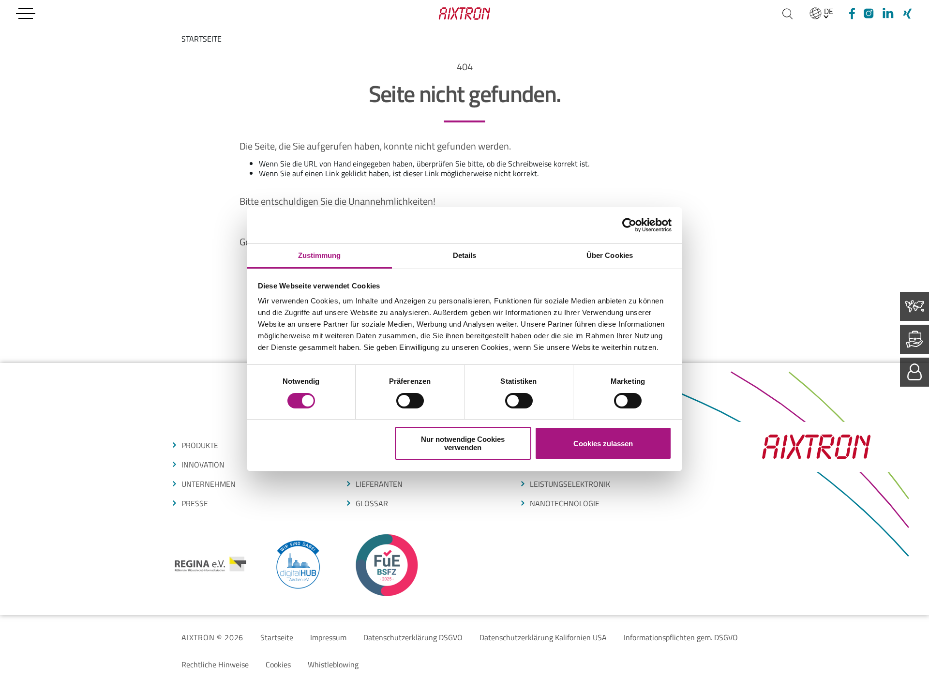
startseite (201, 39)
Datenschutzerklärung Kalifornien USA (543, 637)
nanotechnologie (564, 503)
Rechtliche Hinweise (215, 664)
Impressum (328, 637)
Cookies (278, 664)
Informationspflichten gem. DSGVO (681, 637)
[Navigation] (25, 13)
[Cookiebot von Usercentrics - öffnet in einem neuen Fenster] (629, 225)
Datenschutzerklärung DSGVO (413, 637)
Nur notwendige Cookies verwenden (463, 443)
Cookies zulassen (603, 443)
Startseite (276, 637)
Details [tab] (465, 255)
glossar (372, 503)
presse (194, 503)
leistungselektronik (570, 484)
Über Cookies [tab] (609, 255)
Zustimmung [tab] (319, 255)
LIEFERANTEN (379, 484)
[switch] (410, 400)
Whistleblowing (333, 664)
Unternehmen (208, 484)
